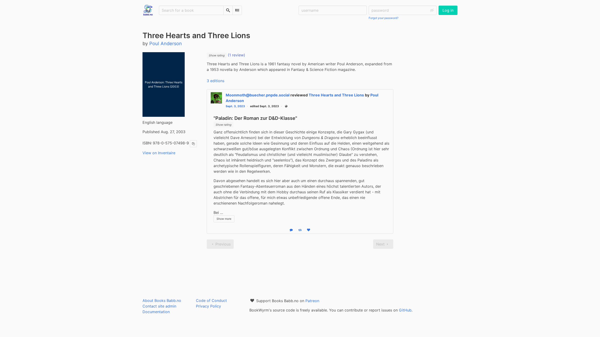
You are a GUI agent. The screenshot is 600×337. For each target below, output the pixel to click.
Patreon (312, 300)
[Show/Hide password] (432, 10)
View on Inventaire (158, 152)
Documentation (156, 311)
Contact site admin (159, 306)
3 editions (215, 80)
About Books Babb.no (161, 300)
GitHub (405, 310)
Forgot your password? (383, 18)
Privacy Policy (208, 306)
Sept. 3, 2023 (235, 106)
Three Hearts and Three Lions (336, 95)
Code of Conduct (211, 300)
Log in (448, 10)
